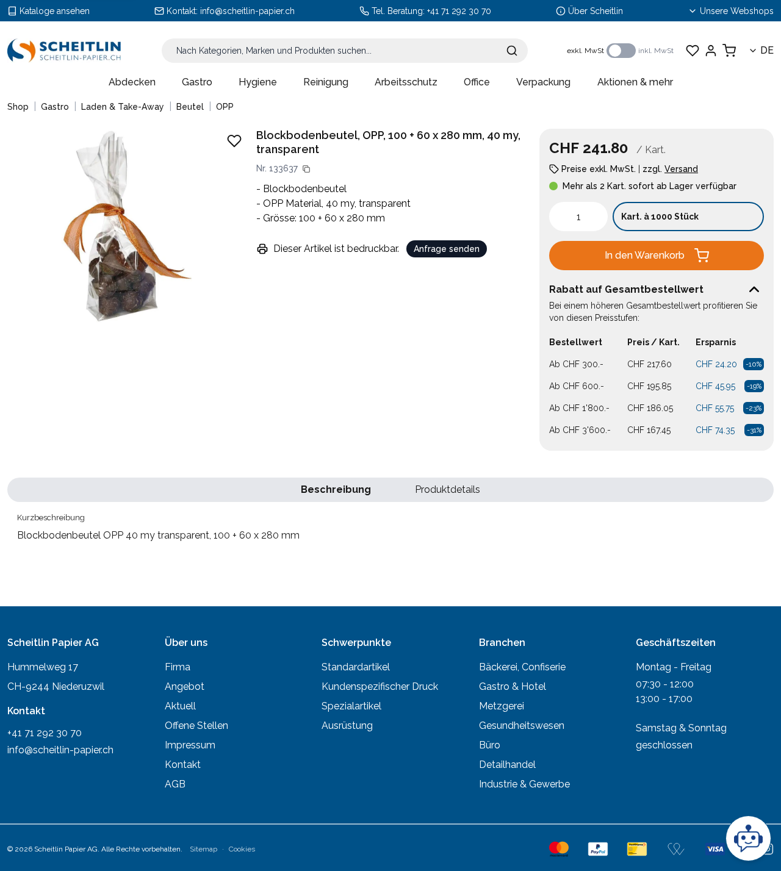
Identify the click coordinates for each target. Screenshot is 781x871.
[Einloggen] (711, 50)
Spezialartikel (351, 706)
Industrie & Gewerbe (524, 784)
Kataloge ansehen (55, 11)
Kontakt (183, 764)
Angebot (184, 686)
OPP (225, 107)
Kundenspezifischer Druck (380, 686)
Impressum (190, 745)
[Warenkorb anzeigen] (729, 50)
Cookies (242, 849)
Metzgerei (501, 706)
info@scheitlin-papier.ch (247, 11)
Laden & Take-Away (122, 107)
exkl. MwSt (585, 50)
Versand (681, 169)
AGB (175, 784)
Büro (489, 745)
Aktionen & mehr (635, 82)
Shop (18, 107)
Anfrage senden (447, 249)
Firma (177, 667)
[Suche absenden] (512, 51)
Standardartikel (356, 667)
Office (477, 82)
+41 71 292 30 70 (459, 11)
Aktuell (180, 706)
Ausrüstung (347, 725)
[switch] (621, 50)
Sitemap (203, 849)
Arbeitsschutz (406, 82)
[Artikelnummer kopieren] (306, 169)
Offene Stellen (196, 725)
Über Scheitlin (595, 11)
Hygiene (258, 82)
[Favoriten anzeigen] (692, 50)
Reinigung (325, 82)
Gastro (197, 82)
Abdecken (132, 82)
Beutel (190, 107)
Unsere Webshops (737, 11)
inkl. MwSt (656, 50)
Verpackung (543, 82)
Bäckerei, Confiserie (522, 667)
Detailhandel (507, 764)
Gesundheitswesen (521, 725)
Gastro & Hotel (512, 686)
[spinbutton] (578, 216)
